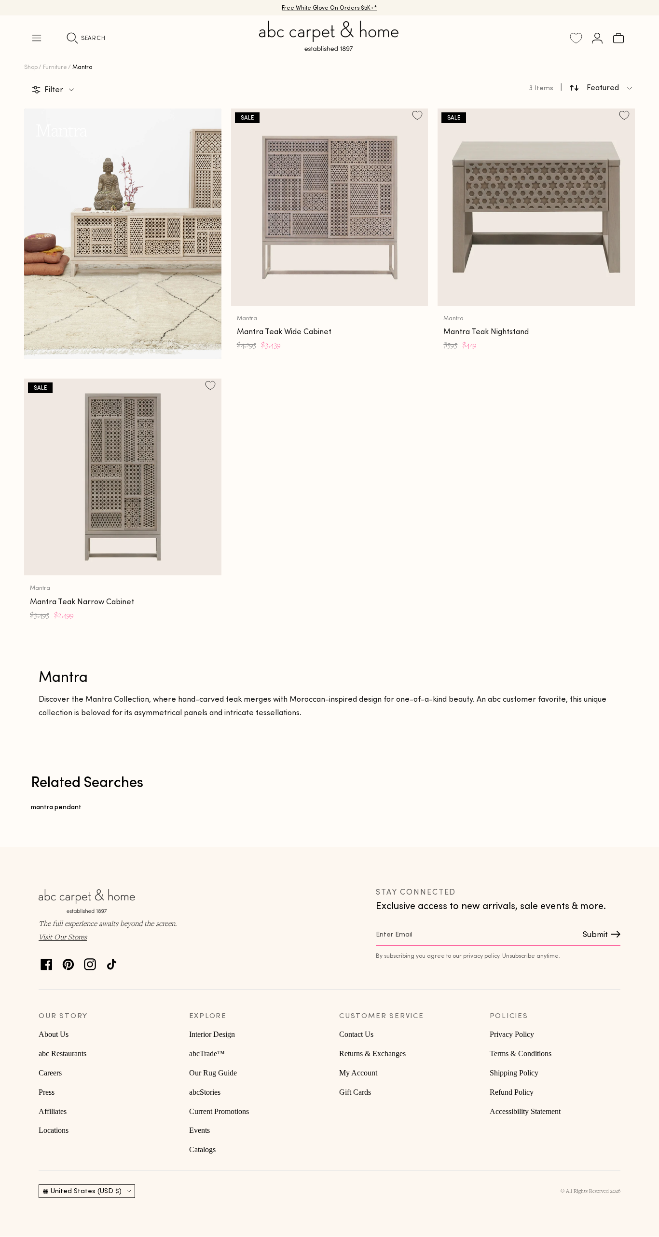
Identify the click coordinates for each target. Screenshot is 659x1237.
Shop (31, 66)
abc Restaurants (62, 1053)
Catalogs (202, 1149)
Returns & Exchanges (372, 1053)
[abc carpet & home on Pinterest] (68, 961)
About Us (54, 1034)
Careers (50, 1073)
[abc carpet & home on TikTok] (112, 961)
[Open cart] (618, 38)
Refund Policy (512, 1092)
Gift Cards (355, 1092)
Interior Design (212, 1034)
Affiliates (53, 1111)
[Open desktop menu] (36, 38)
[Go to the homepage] (329, 47)
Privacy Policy (512, 1034)
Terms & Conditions (520, 1053)
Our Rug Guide (213, 1073)
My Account (358, 1073)
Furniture (55, 66)
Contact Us (356, 1034)
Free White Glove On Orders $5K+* (329, 7)
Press (47, 1092)
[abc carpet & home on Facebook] (47, 961)
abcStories (204, 1092)
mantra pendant (56, 806)
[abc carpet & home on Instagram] (90, 961)
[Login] (597, 38)
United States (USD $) (86, 1190)
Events (199, 1130)
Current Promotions (219, 1111)
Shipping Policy (514, 1073)
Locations (54, 1130)
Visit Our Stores (63, 936)
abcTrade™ (207, 1053)
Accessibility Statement (525, 1111)
